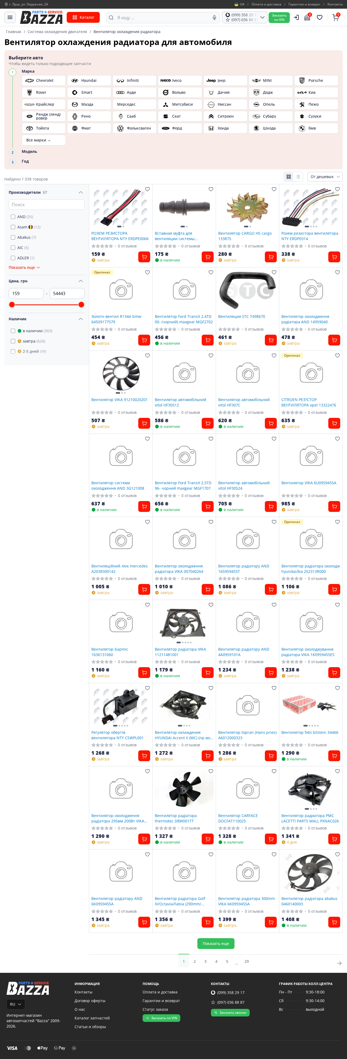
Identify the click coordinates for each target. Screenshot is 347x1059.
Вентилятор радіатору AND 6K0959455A (116, 901)
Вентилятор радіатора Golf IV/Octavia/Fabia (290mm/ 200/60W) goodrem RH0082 (180, 901)
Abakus (26, 237)
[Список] (298, 176)
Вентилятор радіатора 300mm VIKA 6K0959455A (246, 901)
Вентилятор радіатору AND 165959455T (243, 568)
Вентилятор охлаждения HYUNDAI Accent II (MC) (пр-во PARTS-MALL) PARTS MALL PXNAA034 (182, 735)
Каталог (87, 17)
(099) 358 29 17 (231, 992)
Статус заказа (155, 1009)
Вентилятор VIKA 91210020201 (119, 399)
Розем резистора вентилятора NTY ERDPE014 (309, 236)
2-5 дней (34, 351)
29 (247, 961)
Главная (13, 31)
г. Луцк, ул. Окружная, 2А (28, 4)
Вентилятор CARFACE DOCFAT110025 (238, 818)
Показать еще (216, 943)
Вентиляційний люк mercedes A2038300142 (119, 568)
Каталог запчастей (92, 1018)
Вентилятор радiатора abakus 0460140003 (309, 901)
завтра (34, 341)
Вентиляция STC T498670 (241, 316)
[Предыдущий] (96, 207)
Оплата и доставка (266, 4)
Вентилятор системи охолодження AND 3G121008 (117, 485)
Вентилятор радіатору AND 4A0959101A (243, 652)
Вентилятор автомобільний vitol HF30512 (180, 402)
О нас (80, 1009)
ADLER (25, 257)
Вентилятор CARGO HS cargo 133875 (245, 236)
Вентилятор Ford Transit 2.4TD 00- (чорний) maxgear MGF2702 (184, 319)
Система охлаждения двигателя (57, 31)
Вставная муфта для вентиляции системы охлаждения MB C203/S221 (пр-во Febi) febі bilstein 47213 (184, 236)
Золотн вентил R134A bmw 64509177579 (116, 319)
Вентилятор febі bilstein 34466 (309, 732)
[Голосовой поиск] (214, 17)
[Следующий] (144, 207)
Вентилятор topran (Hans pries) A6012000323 (247, 735)
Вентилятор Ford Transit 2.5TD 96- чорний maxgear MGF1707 (183, 485)
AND (25, 216)
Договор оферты (90, 1000)
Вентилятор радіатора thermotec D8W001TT (176, 818)
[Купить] (144, 256)
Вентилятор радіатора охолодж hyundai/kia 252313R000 (310, 568)
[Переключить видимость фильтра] (81, 192)
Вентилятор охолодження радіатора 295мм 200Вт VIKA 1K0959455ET (117, 818)
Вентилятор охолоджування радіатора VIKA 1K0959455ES (308, 652)
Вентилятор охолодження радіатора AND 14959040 (305, 319)
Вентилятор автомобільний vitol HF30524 (244, 485)
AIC (23, 247)
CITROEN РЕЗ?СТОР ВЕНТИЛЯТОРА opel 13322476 (308, 402)
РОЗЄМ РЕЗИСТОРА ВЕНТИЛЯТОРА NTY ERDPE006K (120, 236)
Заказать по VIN (164, 1018)
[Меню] (10, 17)
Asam (28, 227)
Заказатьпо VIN (279, 17)
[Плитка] (288, 176)
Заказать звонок (233, 1012)
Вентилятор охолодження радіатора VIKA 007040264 (179, 568)
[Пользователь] (296, 17)
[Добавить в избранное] (147, 189)
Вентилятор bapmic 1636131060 (109, 652)
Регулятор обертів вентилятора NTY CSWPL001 (117, 735)
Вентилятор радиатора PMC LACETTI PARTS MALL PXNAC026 (310, 818)
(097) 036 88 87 (231, 1002)
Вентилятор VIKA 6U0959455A (308, 482)
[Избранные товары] (320, 17)
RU (12, 1004)
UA (242, 4)
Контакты (335, 4)
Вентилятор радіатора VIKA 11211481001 (180, 652)
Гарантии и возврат (304, 4)
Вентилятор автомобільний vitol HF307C (244, 402)
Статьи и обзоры (90, 1026)
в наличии (37, 330)
